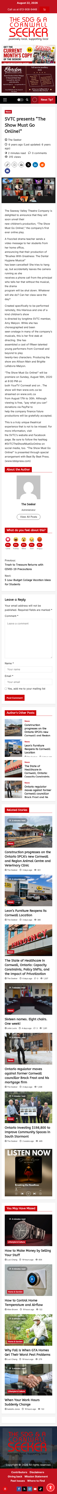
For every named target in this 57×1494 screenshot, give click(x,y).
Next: (28, 580)
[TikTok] (40, 1489)
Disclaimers (37, 1472)
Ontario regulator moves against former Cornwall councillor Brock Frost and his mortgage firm (13, 789)
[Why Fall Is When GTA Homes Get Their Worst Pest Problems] (28, 1330)
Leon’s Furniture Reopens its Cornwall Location (13, 748)
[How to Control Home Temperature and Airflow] (28, 1280)
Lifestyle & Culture (16, 1242)
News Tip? (47, 99)
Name (9, 663)
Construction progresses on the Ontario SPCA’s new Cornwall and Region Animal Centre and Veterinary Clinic (13, 727)
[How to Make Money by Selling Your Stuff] (28, 1230)
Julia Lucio (12, 1028)
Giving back (15, 1476)
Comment (11, 615)
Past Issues (18, 1480)
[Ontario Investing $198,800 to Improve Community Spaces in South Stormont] (28, 1107)
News (8, 111)
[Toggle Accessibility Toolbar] (50, 1487)
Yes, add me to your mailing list (26, 688)
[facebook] (19, 1489)
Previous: (24, 565)
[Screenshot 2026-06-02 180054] (28, 79)
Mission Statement (36, 1476)
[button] (5, 99)
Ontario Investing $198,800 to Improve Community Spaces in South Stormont (27, 1132)
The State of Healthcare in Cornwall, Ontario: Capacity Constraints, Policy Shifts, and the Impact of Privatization (13, 768)
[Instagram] (29, 1489)
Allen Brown (12, 1309)
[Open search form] (27, 100)
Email (9, 676)
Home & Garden (15, 1292)
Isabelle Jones (13, 1409)
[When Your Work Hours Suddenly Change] (28, 1380)
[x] (24, 1489)
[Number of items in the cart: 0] (44, 9)
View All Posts (28, 516)
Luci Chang (12, 1259)
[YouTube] (35, 1489)
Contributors (19, 1472)
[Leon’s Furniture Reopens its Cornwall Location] (28, 890)
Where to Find (36, 1480)
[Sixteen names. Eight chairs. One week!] (28, 999)
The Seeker (15, 139)
